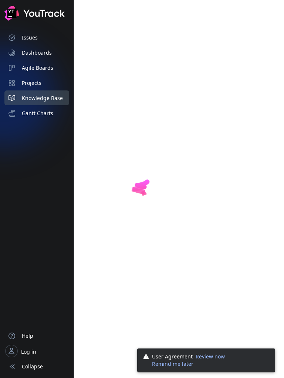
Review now (210, 356)
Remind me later (172, 363)
